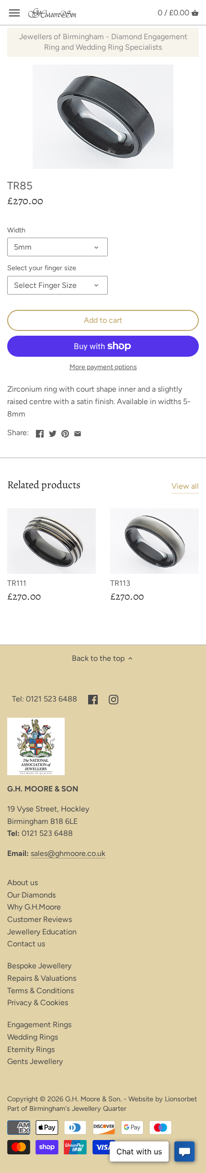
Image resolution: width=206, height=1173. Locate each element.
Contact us (26, 943)
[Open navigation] (14, 13)
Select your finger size (41, 268)
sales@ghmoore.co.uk (68, 853)
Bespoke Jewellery (39, 965)
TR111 (16, 583)
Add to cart (103, 320)
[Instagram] (113, 699)
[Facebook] (93, 699)
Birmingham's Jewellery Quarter (77, 1108)
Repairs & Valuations (41, 978)
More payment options (103, 367)
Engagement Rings (39, 1024)
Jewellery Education (42, 931)
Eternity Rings (31, 1049)
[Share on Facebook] (40, 431)
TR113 (120, 583)
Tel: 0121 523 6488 (44, 698)
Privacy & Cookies (37, 1002)
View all (185, 486)
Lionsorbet (181, 1099)
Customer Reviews (39, 919)
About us (22, 882)
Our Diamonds (31, 894)
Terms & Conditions (40, 990)
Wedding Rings (32, 1036)
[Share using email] (77, 431)
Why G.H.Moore (34, 906)
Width (16, 230)
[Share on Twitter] (53, 431)
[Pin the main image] (65, 431)
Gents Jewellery (35, 1061)
